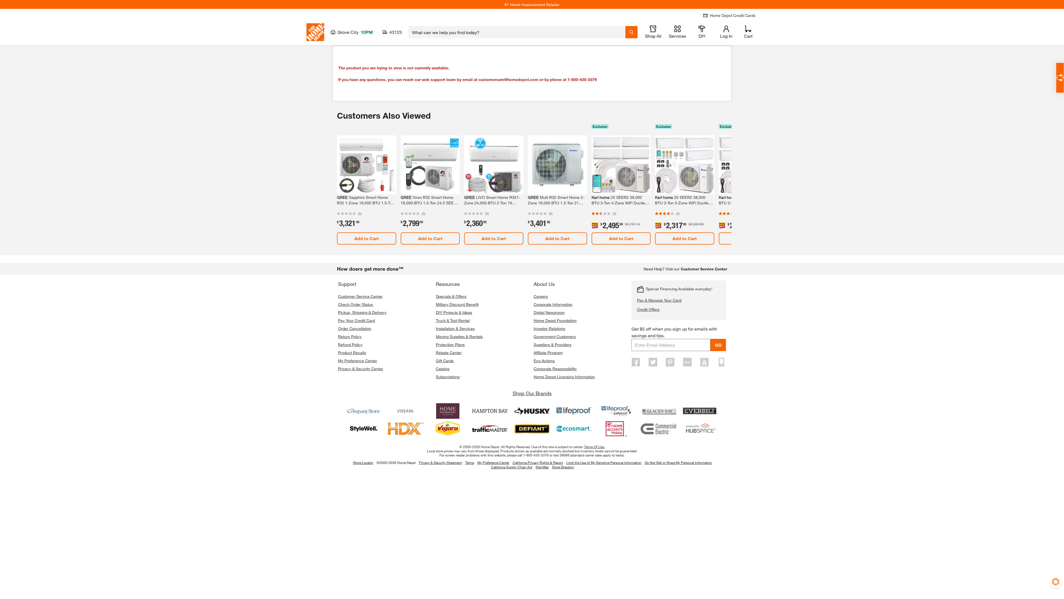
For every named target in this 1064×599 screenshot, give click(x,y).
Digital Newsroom (549, 312)
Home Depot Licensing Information (564, 376)
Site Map (542, 467)
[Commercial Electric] (658, 428)
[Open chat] (1060, 78)
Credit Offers (648, 309)
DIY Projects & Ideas (454, 312)
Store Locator (363, 462)
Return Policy (350, 336)
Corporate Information (553, 304)
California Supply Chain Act (511, 467)
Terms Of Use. (594, 447)
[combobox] (517, 32)
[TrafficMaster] (490, 428)
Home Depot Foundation (555, 320)
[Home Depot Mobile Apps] (721, 362)
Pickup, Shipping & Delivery (362, 312)
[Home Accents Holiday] (616, 428)
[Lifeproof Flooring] (574, 411)
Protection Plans (450, 344)
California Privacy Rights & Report (538, 462)
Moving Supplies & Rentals (459, 336)
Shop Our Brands (532, 393)
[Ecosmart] (574, 428)
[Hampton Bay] (490, 411)
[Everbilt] (700, 411)
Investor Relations (549, 328)
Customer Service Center (360, 296)
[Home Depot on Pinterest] (670, 362)
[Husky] (532, 411)
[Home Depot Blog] (687, 362)
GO (718, 344)
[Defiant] (532, 428)
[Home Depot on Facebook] (635, 362)
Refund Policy (350, 344)
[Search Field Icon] (631, 32)
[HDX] (405, 428)
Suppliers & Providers (552, 344)
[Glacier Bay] (658, 411)
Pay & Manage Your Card (659, 300)
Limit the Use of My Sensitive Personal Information (603, 462)
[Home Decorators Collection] (448, 411)
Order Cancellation (354, 328)
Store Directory (563, 467)
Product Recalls (352, 352)
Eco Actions (544, 360)
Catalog (442, 368)
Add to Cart (366, 238)
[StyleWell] (363, 428)
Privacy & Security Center (360, 368)
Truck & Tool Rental (453, 320)
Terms (469, 462)
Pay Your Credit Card (356, 320)
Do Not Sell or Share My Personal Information (678, 462)
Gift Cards (445, 360)
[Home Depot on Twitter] (653, 362)
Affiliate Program (548, 352)
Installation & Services (455, 328)
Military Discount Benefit (457, 304)
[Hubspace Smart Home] (700, 428)
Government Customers (555, 336)
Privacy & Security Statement (440, 462)
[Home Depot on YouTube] (704, 362)
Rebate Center (449, 352)
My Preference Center (357, 360)
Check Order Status (355, 304)
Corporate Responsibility (555, 368)
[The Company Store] (363, 411)
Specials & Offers (451, 296)
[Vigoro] (448, 428)
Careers (541, 296)
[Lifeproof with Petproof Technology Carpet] (616, 411)
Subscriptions (448, 376)
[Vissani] (405, 411)
